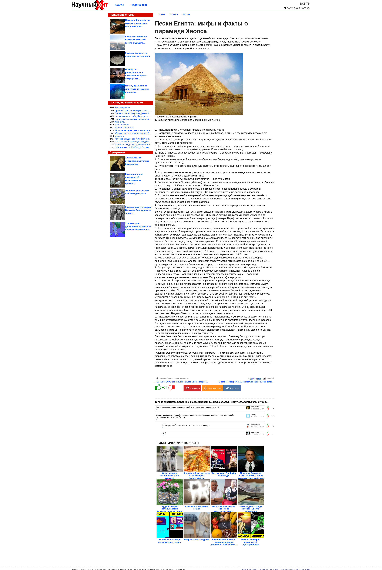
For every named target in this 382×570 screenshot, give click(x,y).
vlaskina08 (255, 407)
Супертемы (117, 152)
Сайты (119, 4)
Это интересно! (122, 107)
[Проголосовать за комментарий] (269, 409)
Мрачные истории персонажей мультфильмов (250, 542)
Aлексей (270, 378)
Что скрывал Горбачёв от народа (223, 474)
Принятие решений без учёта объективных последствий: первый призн (150, 110)
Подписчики (139, 4)
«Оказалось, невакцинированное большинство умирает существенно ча (150, 133)
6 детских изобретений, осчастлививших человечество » (246, 382)
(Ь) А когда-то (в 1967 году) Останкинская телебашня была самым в (148, 147)
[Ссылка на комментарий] (157, 410)
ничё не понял (122, 124)
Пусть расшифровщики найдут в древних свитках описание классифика (150, 119)
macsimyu (255, 432)
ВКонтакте (234, 388)
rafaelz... (254, 414)
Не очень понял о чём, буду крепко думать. (136, 116)
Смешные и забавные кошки (196, 507)
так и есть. (120, 122)
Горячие (174, 14)
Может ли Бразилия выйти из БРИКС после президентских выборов (251, 475)
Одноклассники (214, 388)
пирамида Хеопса (166, 378)
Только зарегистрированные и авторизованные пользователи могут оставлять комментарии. (211, 402)
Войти (305, 3)
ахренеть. (119, 136)
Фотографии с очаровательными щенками (170, 475)
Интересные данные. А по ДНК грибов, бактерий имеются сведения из (149, 139)
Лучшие (186, 14)
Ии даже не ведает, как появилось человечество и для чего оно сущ (148, 130)
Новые (161, 14)
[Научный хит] (90, 9)
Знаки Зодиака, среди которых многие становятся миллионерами (250, 510)
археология (184, 378)
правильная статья (124, 127)
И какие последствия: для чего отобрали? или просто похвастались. (148, 144)
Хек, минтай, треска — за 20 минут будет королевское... (197, 475)
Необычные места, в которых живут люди (169, 540)
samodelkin (255, 424)
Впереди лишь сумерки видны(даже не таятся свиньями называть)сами (150, 113)
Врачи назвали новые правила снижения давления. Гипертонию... (224, 542)
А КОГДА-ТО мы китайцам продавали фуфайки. (138, 141)
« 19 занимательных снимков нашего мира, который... (181, 382)
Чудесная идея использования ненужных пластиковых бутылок (169, 510)
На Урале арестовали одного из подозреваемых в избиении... (223, 510)
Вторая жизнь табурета (196, 539)
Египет (176, 378)
